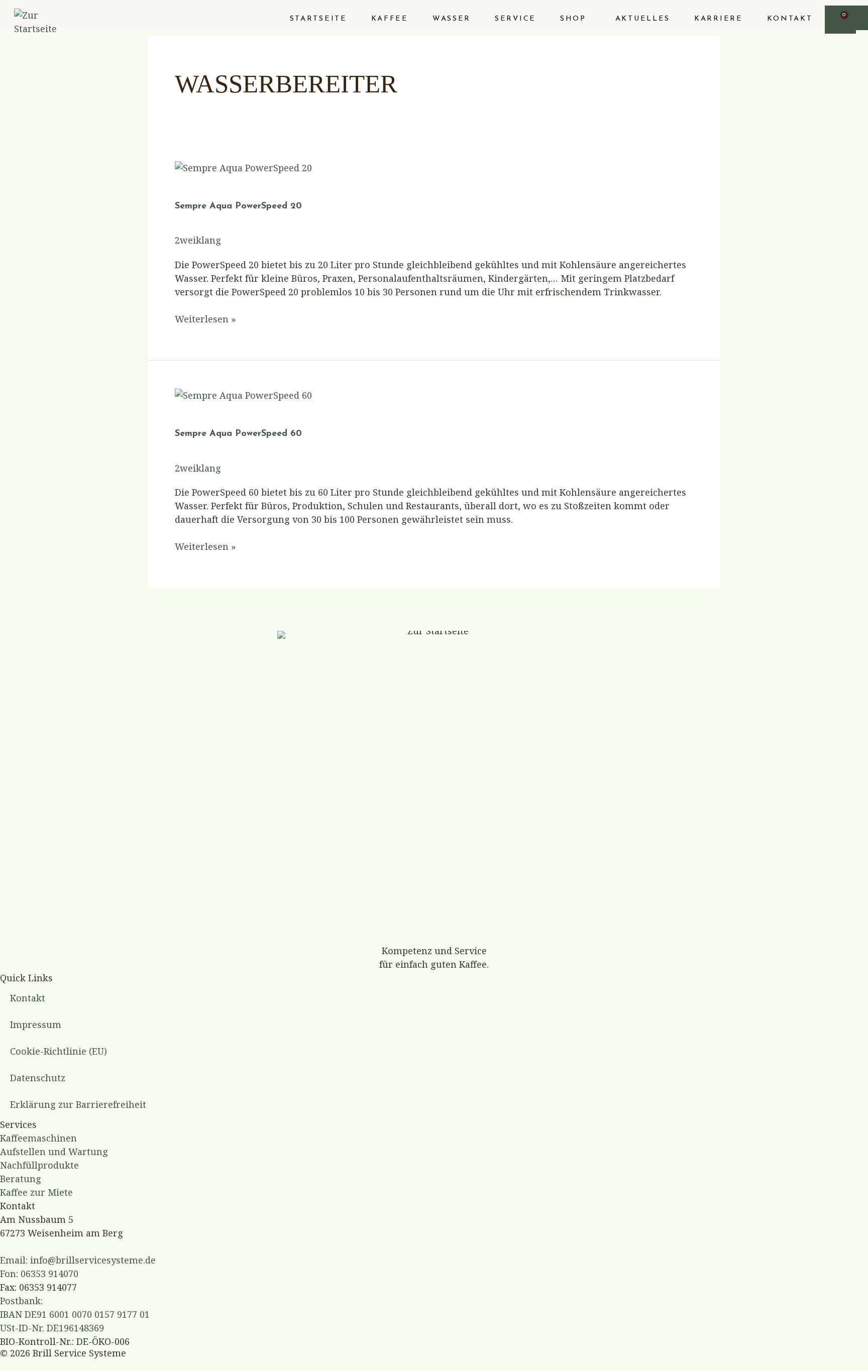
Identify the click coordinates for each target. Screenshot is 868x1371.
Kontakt (790, 19)
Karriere (718, 19)
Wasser (451, 19)
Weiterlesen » (205, 318)
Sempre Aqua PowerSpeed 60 (238, 433)
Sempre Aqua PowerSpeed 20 (238, 206)
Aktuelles (642, 19)
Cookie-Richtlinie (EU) (58, 1051)
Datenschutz (37, 1078)
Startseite (318, 19)
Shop (573, 19)
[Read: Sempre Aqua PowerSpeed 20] (243, 167)
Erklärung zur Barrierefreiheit (78, 1104)
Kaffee (389, 19)
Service (515, 19)
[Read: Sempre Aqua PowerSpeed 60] (243, 394)
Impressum (35, 1024)
